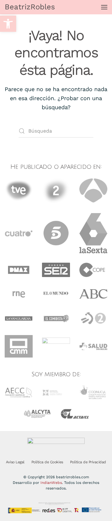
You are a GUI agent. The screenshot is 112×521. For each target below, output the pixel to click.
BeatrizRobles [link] (30, 6)
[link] (8, 24)
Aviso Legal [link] (15, 462)
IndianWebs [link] (51, 482)
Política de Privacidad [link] (88, 462)
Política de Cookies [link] (47, 462)
